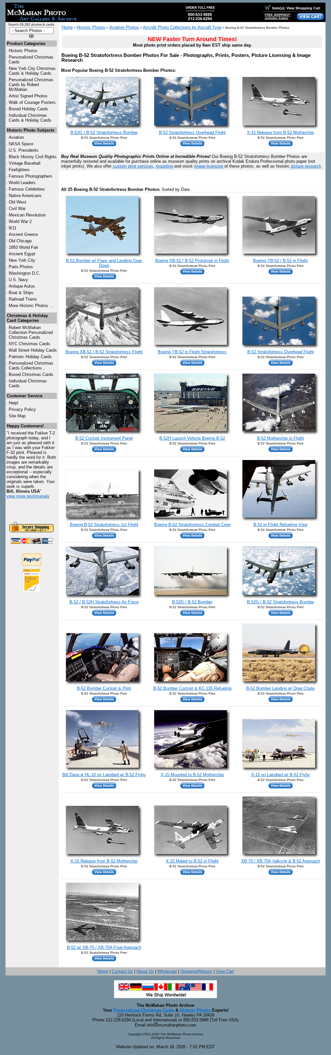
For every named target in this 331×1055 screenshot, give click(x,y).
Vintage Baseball (24, 163)
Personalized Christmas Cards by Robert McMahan (31, 84)
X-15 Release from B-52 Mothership (280, 132)
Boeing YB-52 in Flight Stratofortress (192, 351)
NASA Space (21, 143)
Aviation (16, 137)
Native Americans (25, 195)
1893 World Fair (23, 247)
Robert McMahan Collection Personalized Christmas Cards (31, 332)
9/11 (12, 227)
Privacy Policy (22, 409)
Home (67, 27)
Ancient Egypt (22, 253)
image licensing (208, 166)
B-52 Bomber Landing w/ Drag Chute (280, 688)
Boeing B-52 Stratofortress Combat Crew (192, 524)
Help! (13, 403)
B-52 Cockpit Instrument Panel (104, 438)
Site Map (17, 415)
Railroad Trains (23, 299)
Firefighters (19, 169)
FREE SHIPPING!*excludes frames (278, 16)
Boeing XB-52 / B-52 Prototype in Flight (192, 260)
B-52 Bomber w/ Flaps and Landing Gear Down (104, 263)
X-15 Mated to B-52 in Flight (192, 861)
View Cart (225, 971)
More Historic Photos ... (31, 305)
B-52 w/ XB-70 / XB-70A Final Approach (104, 947)
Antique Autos (22, 286)
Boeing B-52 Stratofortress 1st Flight (104, 524)
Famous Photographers (30, 176)
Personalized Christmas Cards (143, 1010)
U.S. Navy (18, 279)
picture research (306, 166)
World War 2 (20, 221)
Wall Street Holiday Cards (33, 350)
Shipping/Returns (196, 971)
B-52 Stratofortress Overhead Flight (192, 132)
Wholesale (167, 971)
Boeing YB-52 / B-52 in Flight (280, 260)
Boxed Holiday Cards (28, 108)
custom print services (133, 166)
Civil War (17, 208)
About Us (145, 971)
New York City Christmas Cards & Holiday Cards (32, 71)
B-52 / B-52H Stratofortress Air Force (104, 601)
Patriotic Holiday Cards (30, 356)
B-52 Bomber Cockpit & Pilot (104, 688)
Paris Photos (21, 266)
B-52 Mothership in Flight (280, 438)
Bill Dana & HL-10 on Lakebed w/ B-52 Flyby (104, 774)
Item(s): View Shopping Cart (296, 8)
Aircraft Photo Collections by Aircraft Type (182, 27)
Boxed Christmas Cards (31, 374)
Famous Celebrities (27, 189)
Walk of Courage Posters (32, 102)
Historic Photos (23, 50)
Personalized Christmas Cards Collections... (31, 365)
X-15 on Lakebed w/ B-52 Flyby (280, 774)
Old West (17, 202)
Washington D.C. (24, 273)
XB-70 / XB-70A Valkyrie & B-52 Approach (280, 861)
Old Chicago (20, 240)
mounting (164, 166)
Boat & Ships (21, 292)
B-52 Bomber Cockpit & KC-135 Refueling (192, 688)
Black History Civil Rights (33, 156)
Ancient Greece (23, 234)
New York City (22, 260)
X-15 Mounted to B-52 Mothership (192, 774)
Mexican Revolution (27, 215)
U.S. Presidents (23, 150)
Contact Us (122, 971)
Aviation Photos (124, 27)
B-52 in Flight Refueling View (280, 524)
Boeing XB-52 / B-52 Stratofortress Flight (104, 351)
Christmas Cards (29, 343)
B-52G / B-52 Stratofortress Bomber (104, 132)
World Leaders (22, 182)
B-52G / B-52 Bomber (192, 601)
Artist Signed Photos (28, 95)
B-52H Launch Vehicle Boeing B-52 (192, 438)
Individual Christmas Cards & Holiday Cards (30, 118)
